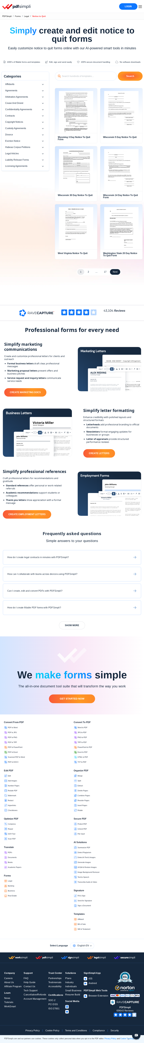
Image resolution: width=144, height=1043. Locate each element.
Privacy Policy (32, 1030)
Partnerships (55, 978)
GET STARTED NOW (72, 698)
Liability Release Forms (17, 160)
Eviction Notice (12, 141)
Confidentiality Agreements (18, 109)
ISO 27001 (53, 1008)
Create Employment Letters (27, 514)
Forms (18, 16)
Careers (8, 978)
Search (130, 76)
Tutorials (8, 1002)
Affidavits (9, 84)
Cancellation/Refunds (35, 994)
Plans (68, 978)
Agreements (11, 90)
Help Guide (29, 982)
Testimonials (54, 982)
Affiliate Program (13, 986)
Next (115, 272)
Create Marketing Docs (25, 392)
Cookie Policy (52, 1030)
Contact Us (29, 986)
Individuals (71, 986)
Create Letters (99, 453)
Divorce (9, 134)
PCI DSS (53, 1004)
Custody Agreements (15, 128)
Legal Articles (12, 153)
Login (128, 6)
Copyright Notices (14, 122)
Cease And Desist (14, 103)
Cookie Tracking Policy (129, 1039)
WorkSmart (10, 1006)
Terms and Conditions (76, 1030)
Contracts (10, 116)
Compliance (99, 1030)
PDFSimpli (7, 16)
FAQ (26, 978)
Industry (69, 982)
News (7, 998)
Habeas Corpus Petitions (17, 147)
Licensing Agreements (16, 166)
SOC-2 (52, 1000)
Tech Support (30, 990)
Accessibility (54, 986)
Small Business (73, 990)
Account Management (35, 999)
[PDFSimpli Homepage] (16, 6)
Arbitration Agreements (16, 97)
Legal (26, 16)
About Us (9, 982)
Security (115, 1030)
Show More (72, 625)
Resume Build (72, 994)
